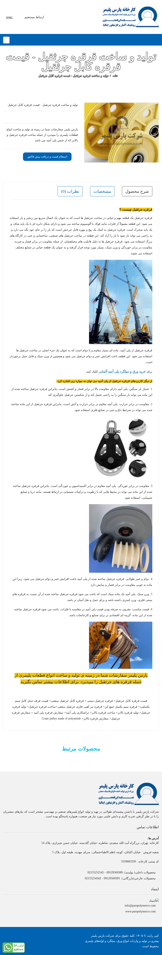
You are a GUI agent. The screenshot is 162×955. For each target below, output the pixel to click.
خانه (115, 75)
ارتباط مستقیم (34, 17)
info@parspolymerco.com (140, 905)
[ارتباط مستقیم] (13, 947)
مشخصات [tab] (102, 191)
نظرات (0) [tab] (70, 191)
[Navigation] (6, 40)
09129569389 (115, 872)
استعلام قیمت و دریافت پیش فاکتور (47, 156)
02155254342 (93, 878)
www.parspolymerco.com (140, 911)
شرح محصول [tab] (137, 191)
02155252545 (96, 872)
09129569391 (112, 878)
